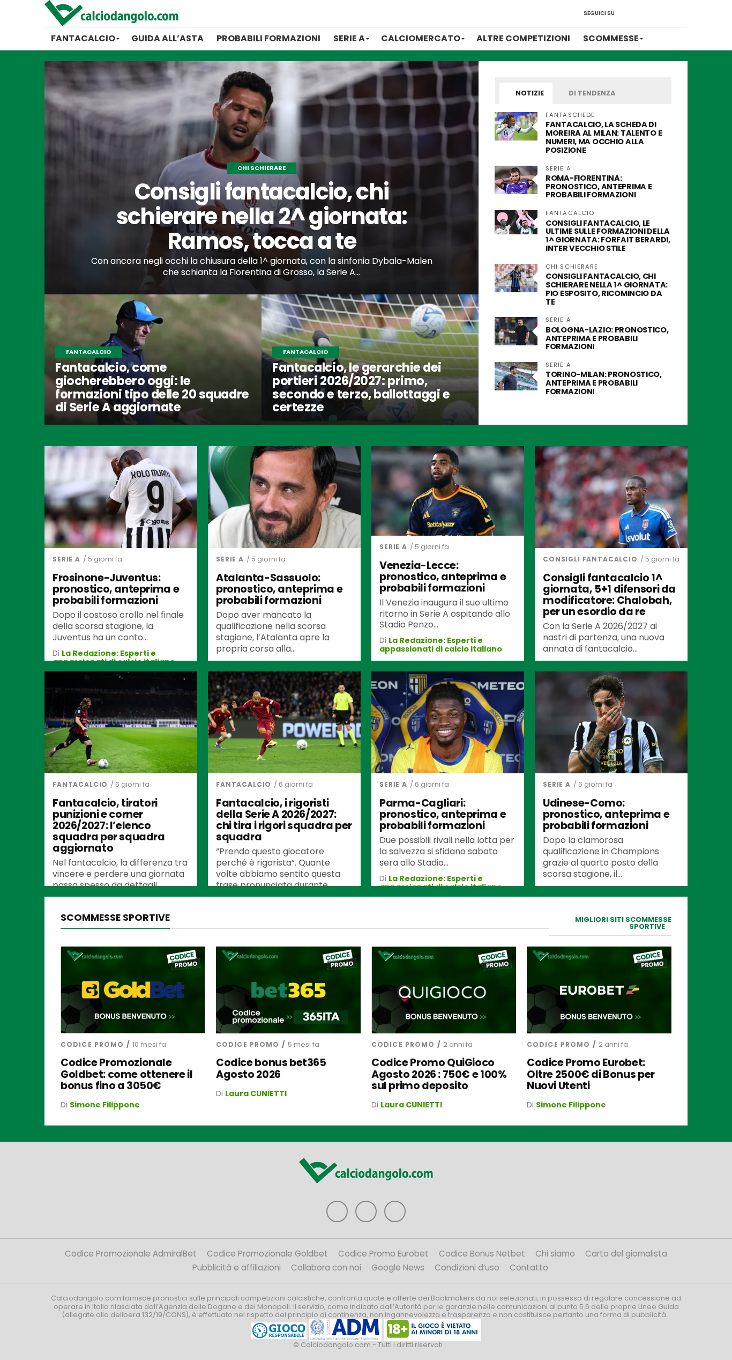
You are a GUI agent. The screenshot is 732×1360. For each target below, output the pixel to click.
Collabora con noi (326, 1267)
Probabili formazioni (268, 38)
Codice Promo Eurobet (383, 1253)
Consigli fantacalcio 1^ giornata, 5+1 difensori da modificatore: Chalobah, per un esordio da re (609, 594)
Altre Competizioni (523, 38)
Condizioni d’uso (467, 1267)
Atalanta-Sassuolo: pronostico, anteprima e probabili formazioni (279, 589)
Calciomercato (420, 38)
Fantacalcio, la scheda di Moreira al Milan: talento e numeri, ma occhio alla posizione (604, 137)
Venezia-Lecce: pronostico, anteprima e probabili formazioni (442, 577)
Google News (397, 1267)
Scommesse (611, 38)
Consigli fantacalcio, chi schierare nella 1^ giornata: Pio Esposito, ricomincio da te (607, 289)
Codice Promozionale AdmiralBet (131, 1253)
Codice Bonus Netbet (482, 1253)
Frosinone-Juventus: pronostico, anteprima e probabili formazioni (116, 589)
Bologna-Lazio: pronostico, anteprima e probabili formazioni (607, 338)
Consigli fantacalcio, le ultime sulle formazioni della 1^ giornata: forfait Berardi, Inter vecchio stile (608, 236)
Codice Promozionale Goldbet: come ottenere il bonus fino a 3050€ (126, 1074)
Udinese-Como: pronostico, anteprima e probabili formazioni (606, 814)
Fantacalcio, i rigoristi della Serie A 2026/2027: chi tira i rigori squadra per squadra (284, 819)
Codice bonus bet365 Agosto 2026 (271, 1068)
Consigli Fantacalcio (590, 559)
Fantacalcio (83, 38)
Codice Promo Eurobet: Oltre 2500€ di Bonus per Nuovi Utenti (591, 1074)
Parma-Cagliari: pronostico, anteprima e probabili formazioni (442, 814)
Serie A (349, 38)
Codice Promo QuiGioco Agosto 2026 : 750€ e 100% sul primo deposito (438, 1074)
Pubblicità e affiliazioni (236, 1267)
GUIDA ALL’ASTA (167, 38)
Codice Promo (92, 1044)
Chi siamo (555, 1253)
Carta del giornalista (626, 1253)
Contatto (529, 1267)
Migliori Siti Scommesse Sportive (623, 923)
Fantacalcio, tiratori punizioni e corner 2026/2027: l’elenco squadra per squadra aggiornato (109, 825)
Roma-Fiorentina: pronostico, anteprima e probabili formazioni (599, 187)
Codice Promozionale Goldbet (267, 1253)
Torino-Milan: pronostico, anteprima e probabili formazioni (604, 383)
